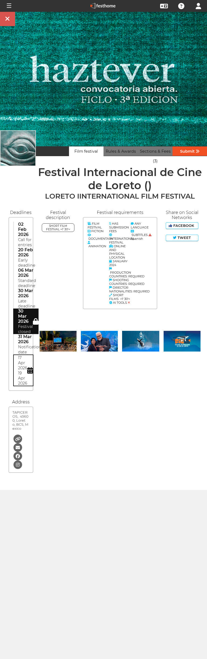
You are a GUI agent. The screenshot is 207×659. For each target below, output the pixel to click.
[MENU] (8, 6)
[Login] (198, 5)
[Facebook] (17, 456)
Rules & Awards (121, 151)
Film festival (86, 151)
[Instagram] (17, 464)
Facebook (183, 226)
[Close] (7, 19)
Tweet (184, 238)
